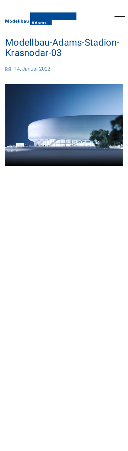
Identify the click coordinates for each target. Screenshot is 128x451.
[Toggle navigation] (118, 19)
